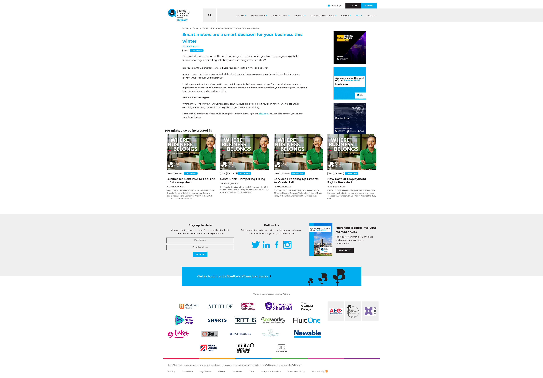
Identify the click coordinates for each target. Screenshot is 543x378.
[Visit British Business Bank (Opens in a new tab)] (209, 348)
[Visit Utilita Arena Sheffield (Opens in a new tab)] (245, 348)
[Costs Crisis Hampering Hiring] (244, 152)
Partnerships (280, 15)
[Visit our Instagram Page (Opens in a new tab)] (287, 245)
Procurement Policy (296, 372)
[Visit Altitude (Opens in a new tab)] (220, 306)
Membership (258, 15)
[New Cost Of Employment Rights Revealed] (351, 152)
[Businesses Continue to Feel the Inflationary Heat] (191, 152)
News (358, 15)
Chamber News (196, 50)
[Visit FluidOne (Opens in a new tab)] (306, 320)
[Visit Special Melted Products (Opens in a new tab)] (209, 334)
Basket (336, 6)
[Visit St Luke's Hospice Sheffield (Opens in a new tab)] (178, 334)
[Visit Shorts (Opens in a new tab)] (217, 320)
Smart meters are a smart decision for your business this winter (231, 28)
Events (345, 15)
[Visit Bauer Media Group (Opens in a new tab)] (184, 320)
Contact (372, 15)
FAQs (251, 372)
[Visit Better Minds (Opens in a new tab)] (271, 334)
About (240, 15)
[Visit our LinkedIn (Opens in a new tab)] (266, 245)
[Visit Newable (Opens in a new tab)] (307, 334)
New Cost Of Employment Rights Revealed (346, 180)
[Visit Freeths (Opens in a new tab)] (245, 320)
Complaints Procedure (271, 372)
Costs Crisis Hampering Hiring (242, 179)
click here (263, 113)
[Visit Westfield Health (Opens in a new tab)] (188, 306)
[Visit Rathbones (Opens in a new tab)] (240, 334)
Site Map (171, 372)
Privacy (221, 372)
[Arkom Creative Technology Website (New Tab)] (326, 371)
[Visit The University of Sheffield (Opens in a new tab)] (278, 306)
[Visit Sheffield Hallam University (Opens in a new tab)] (248, 306)
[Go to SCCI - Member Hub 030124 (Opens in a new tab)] (349, 83)
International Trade (322, 15)
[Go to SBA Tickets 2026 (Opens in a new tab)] (349, 47)
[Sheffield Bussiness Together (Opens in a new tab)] (370, 311)
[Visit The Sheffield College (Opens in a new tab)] (307, 306)
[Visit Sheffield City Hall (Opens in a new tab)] (281, 348)
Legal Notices (205, 372)
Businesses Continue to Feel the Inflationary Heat (191, 180)
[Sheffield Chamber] (178, 15)
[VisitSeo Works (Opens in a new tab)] (273, 320)
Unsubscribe (237, 372)
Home (185, 28)
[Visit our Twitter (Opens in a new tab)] (255, 245)
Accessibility (187, 372)
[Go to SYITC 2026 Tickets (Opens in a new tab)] (349, 119)
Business (178, 173)
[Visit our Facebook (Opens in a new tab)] (276, 245)
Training (299, 15)
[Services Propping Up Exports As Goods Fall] (298, 152)
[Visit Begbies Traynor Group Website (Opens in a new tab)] (353, 311)
